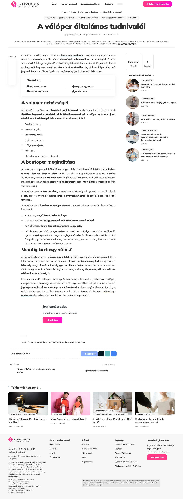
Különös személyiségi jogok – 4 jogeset (159, 102)
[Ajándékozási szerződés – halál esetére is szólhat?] (28, 403)
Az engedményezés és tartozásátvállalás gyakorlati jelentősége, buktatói (154, 137)
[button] (139, 4)
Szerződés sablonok (104, 415)
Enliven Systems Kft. (26, 456)
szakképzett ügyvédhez (127, 44)
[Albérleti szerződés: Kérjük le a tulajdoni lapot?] (112, 403)
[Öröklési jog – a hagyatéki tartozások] (132, 119)
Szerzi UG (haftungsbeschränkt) (21, 464)
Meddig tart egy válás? (83, 86)
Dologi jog (147, 150)
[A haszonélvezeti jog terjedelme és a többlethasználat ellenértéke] (132, 155)
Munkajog (147, 80)
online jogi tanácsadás (56, 342)
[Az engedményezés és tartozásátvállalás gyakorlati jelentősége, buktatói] (132, 137)
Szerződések (121, 415)
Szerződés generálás (104, 411)
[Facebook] (133, 61)
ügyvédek (72, 342)
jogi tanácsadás (37, 342)
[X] (148, 61)
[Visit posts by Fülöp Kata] (66, 35)
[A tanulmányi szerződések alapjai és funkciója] (132, 85)
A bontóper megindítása (38, 91)
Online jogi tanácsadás (113, 18)
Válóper (81, 342)
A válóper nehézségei (36, 86)
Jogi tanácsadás (80, 91)
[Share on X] (12, 69)
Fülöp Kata (76, 35)
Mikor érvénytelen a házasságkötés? (68, 419)
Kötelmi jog (16, 415)
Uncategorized (149, 130)
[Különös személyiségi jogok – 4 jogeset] (132, 102)
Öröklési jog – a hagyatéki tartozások (158, 119)
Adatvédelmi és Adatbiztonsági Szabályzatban (27, 473)
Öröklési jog (148, 115)
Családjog (50, 18)
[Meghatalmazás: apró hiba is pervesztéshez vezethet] (155, 403)
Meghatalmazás (144, 415)
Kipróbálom (52, 320)
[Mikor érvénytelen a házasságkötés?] (70, 403)
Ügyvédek (133, 18)
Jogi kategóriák (66, 18)
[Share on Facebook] (12, 62)
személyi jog (148, 99)
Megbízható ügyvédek (88, 18)
